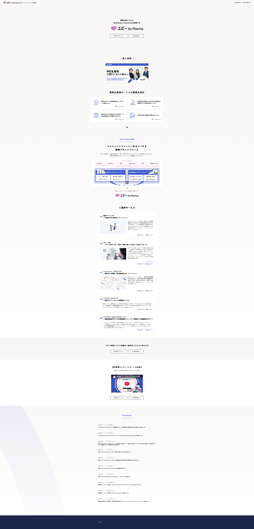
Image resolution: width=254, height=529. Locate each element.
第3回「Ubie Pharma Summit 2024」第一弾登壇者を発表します (112, 468)
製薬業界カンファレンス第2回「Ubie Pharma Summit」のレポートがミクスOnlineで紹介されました (119, 484)
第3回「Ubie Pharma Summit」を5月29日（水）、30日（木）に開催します (114, 476)
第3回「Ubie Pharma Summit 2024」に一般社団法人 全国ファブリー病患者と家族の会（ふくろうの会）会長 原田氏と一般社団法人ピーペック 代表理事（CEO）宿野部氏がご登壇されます (127, 444)
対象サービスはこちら (119, 106)
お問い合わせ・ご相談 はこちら (144, 235)
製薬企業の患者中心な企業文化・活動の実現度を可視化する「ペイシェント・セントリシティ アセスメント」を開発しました (124, 501)
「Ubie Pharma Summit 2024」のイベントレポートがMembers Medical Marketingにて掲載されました (120, 435)
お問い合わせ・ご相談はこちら (144, 309)
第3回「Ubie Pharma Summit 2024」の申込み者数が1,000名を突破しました (114, 451)
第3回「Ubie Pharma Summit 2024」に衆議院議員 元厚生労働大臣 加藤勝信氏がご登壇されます (118, 460)
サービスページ (148, 261)
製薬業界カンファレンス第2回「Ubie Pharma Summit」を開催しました (113, 493)
